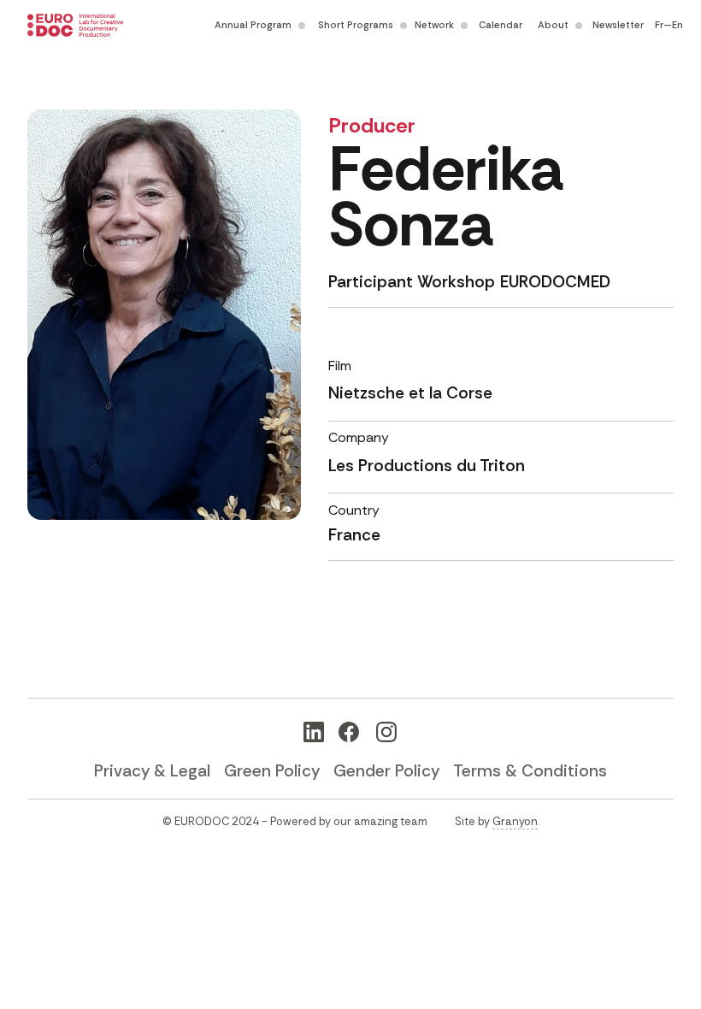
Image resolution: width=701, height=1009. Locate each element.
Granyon (515, 821)
